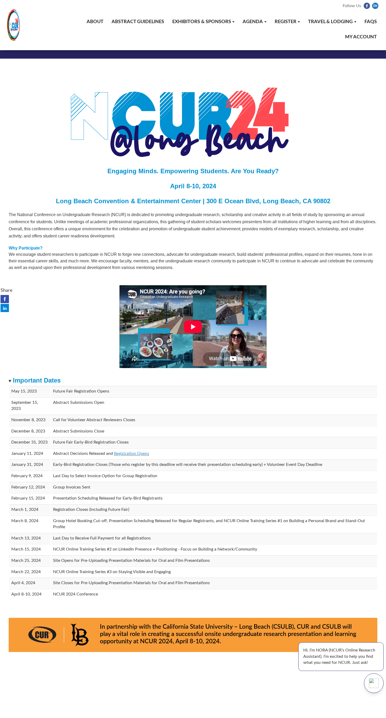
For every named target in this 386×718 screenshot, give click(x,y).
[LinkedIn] (376, 8)
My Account (361, 37)
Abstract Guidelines (138, 21)
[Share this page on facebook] (5, 299)
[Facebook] (367, 8)
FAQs (370, 21)
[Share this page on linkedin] (5, 308)
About (95, 21)
